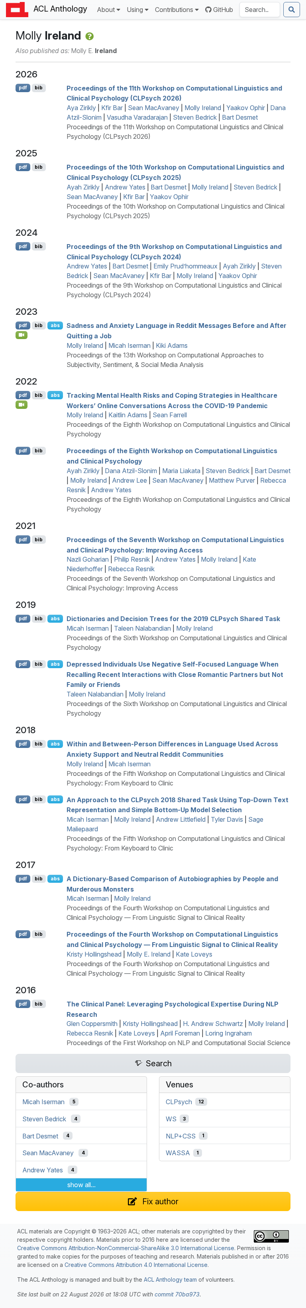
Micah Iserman (129, 345)
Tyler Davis (227, 819)
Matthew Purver (232, 480)
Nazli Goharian (88, 559)
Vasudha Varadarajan (137, 117)
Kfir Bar (112, 108)
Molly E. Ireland (149, 954)
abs (55, 325)
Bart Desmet (240, 117)
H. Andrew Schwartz (213, 1024)
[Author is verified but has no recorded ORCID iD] (89, 35)
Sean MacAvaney (153, 108)
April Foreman (180, 1033)
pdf (23, 88)
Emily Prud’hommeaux (185, 266)
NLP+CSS (181, 1136)
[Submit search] (291, 9)
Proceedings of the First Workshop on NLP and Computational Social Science (178, 1043)
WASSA (178, 1153)
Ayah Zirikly (83, 187)
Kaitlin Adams (127, 415)
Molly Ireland (202, 108)
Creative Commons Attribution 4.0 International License (136, 1264)
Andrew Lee (129, 480)
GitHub (223, 10)
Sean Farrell (170, 415)
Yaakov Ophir (245, 108)
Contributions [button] (174, 10)
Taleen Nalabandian (142, 628)
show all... (81, 1185)
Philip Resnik (132, 559)
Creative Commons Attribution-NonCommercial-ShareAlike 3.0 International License (125, 1248)
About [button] (106, 10)
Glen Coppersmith (92, 1024)
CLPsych (179, 1102)
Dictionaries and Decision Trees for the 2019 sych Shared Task (173, 619)
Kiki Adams (172, 345)
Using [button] (135, 10)
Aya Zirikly (81, 108)
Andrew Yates (125, 187)
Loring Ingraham (228, 1033)
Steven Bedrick (195, 117)
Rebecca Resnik (131, 569)
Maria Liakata (181, 471)
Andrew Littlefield (181, 819)
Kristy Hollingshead (94, 954)
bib (39, 88)
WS (171, 1119)
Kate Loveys (194, 954)
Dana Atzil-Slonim (131, 471)
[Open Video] (21, 335)
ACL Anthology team (170, 1279)
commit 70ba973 (177, 1294)
